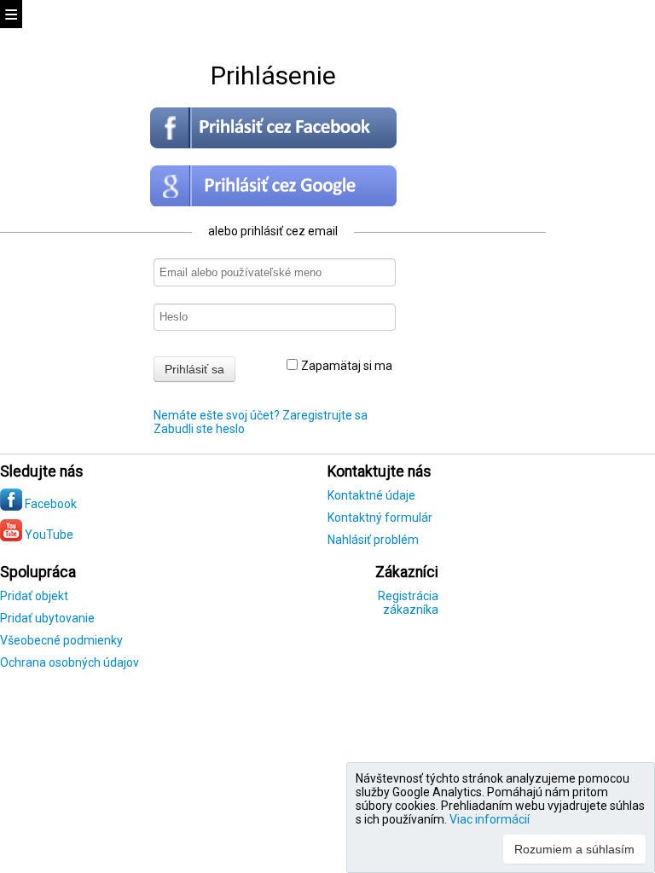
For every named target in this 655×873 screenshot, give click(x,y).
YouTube (47, 534)
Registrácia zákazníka (408, 602)
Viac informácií (489, 819)
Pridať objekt (34, 596)
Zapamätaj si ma (346, 366)
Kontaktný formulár (380, 517)
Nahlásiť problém (373, 539)
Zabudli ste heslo (199, 429)
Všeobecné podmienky (61, 640)
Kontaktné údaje (371, 495)
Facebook (49, 504)
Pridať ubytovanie (47, 618)
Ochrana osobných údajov (69, 662)
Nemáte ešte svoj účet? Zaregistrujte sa (261, 415)
